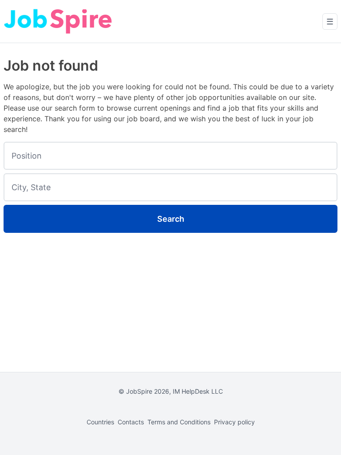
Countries (100, 422)
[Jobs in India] (59, 21)
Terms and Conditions (178, 422)
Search (170, 219)
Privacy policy (234, 422)
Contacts (131, 422)
